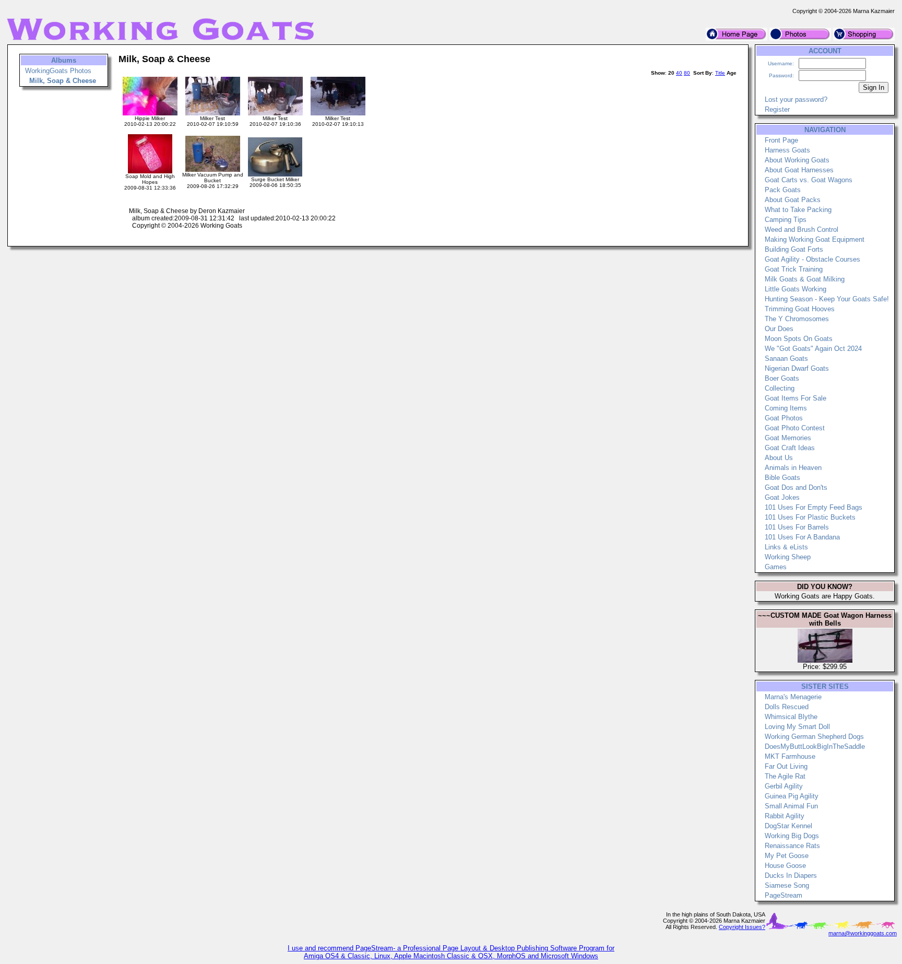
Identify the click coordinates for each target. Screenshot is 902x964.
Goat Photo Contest (795, 428)
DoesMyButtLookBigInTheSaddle (815, 746)
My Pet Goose (787, 856)
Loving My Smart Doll (797, 727)
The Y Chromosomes (797, 319)
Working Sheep (788, 557)
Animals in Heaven (793, 468)
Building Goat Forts (794, 249)
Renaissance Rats (792, 846)
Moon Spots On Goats (799, 339)
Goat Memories (788, 438)
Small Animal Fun (791, 806)
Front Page (781, 140)
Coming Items (786, 408)
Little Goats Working (795, 289)
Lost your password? (796, 99)
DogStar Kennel (788, 826)
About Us (779, 458)
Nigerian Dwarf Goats (797, 368)
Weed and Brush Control (801, 229)
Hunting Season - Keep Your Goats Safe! (827, 299)
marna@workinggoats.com (862, 933)
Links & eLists (786, 547)
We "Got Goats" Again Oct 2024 (813, 348)
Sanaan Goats (786, 358)
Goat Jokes (782, 497)
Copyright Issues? (742, 927)
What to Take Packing (798, 210)
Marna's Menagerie (793, 697)
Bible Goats (782, 477)
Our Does (779, 329)
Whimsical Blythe (791, 717)
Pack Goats (783, 190)
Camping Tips (785, 220)
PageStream (783, 895)
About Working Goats (797, 160)
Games (776, 567)
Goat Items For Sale (795, 398)
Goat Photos (784, 418)
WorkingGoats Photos (58, 71)
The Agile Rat (785, 776)
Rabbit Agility (784, 816)
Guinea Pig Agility (791, 796)
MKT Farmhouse (790, 756)
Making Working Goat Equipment (814, 239)
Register (777, 109)
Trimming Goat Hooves (800, 309)
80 (687, 73)
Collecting (779, 388)
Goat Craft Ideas (790, 448)
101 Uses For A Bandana (802, 537)
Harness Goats (787, 150)
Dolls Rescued (787, 707)
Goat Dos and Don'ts (796, 487)
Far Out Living (786, 766)
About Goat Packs (793, 200)
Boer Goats (782, 378)
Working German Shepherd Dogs (814, 736)
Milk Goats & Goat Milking (805, 279)
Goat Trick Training (794, 269)
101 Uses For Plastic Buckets (810, 517)
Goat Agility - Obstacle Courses (812, 259)
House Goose (785, 865)
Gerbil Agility (784, 786)
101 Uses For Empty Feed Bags (813, 507)
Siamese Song (787, 885)
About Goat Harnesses (799, 170)
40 (679, 73)
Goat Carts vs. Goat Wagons (808, 180)
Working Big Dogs (792, 836)
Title (720, 73)
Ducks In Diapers (791, 875)
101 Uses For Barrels (797, 527)
